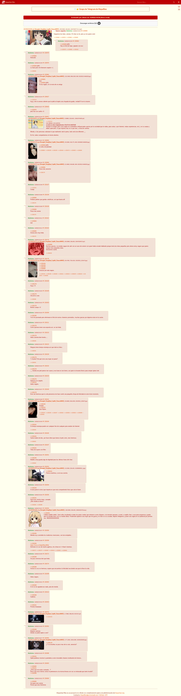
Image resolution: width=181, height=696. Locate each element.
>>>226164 (60, 150)
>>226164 (42, 263)
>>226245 (33, 458)
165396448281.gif (33, 118)
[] (37, 29)
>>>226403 (73, 150)
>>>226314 (52, 550)
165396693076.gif (33, 241)
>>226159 (42, 265)
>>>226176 (67, 150)
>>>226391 (58, 550)
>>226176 (33, 379)
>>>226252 (60, 412)
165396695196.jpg (33, 260)
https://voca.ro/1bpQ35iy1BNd (39, 545)
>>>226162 (75, 49)
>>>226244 (42, 412)
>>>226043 (33, 71)
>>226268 (33, 557)
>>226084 (42, 268)
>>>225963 (56, 37)
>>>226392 (45, 275)
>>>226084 (42, 150)
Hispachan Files (10, 2)
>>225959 (63, 44)
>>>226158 (48, 150)
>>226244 (33, 488)
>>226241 (33, 424)
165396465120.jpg (33, 142)
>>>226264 (33, 463)
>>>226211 (60, 274)
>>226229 (42, 404)
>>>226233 (49, 253)
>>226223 (42, 407)
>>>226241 (33, 350)
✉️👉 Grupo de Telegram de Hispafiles (90, 9)
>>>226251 (33, 441)
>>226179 (33, 284)
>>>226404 (79, 150)
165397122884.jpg (33, 640)
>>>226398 (79, 412)
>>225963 (33, 56)
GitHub (101, 695)
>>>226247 (54, 412)
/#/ (82, 31)
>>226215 (33, 382)
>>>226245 (48, 412)
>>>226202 (54, 274)
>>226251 (47, 513)
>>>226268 (39, 504)
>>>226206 (33, 299)
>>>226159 (54, 150)
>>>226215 (67, 274)
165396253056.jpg (33, 76)
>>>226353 (73, 412)
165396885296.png (34, 510)
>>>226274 (39, 550)
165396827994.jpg (33, 401)
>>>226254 (33, 429)
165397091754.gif (33, 614)
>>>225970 (63, 49)
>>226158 (42, 267)
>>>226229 (73, 274)
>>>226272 (33, 550)
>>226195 (33, 315)
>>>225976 (63, 37)
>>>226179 (42, 172)
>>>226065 (75, 37)
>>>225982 (69, 37)
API (106, 695)
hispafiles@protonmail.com (89, 695)
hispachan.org (119, 693)
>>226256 (33, 533)
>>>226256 (67, 412)
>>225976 (33, 110)
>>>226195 (48, 274)
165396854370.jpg (33, 468)
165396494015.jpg (33, 164)
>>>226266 (33, 504)
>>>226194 (42, 274)
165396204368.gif (28, 29)
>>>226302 (45, 550)
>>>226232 (79, 274)
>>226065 (42, 167)
